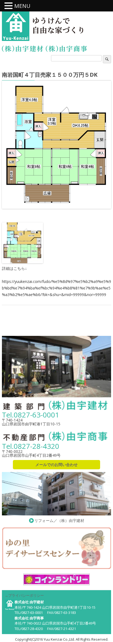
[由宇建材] (15, 26)
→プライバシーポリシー (24, 595)
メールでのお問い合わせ (56, 464)
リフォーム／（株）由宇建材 (59, 520)
